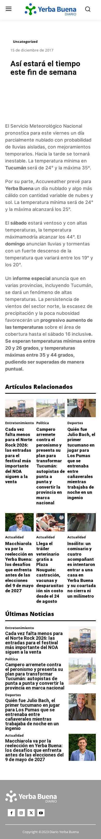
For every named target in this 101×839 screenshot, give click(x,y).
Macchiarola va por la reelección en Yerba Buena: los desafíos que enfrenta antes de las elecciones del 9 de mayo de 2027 (19, 567)
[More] (76, 93)
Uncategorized (25, 41)
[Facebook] (11, 812)
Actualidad (14, 537)
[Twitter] (31, 812)
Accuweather (51, 181)
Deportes (75, 423)
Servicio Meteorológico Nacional (46, 126)
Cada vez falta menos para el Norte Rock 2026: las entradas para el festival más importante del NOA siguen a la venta (18, 455)
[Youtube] (41, 812)
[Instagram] (21, 812)
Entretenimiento (19, 423)
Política (42, 423)
